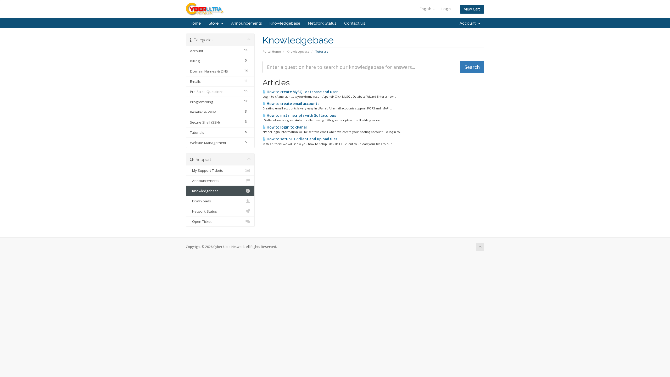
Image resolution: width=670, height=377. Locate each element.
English (426, 8)
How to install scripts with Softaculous (301, 115)
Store (215, 23)
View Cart (472, 9)
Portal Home (272, 51)
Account (469, 23)
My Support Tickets (206, 170)
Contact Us (354, 23)
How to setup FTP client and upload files (301, 139)
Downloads (200, 201)
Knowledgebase (285, 23)
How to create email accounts (292, 103)
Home (195, 23)
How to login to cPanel (286, 127)
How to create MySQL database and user (302, 92)
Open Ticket (200, 221)
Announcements (246, 23)
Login (446, 8)
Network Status (322, 23)
